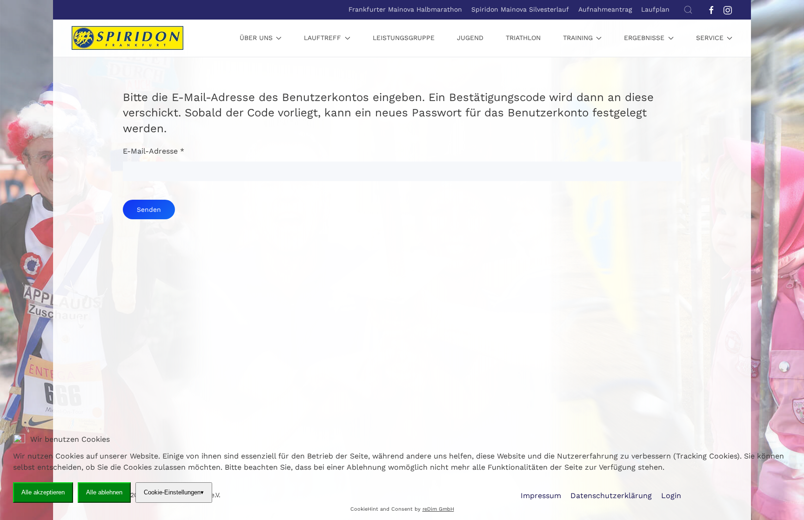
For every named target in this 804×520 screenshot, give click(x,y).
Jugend (470, 37)
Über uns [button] (256, 37)
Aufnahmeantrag (605, 9)
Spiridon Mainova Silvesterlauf (520, 9)
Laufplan (655, 9)
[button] (688, 9)
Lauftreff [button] (322, 37)
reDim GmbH (438, 509)
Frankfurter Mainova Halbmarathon (405, 9)
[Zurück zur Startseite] (127, 38)
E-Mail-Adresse (153, 151)
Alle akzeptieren (43, 492)
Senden (149, 209)
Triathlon (523, 37)
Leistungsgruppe (404, 37)
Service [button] (710, 37)
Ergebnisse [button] (644, 37)
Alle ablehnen (104, 492)
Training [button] (578, 37)
